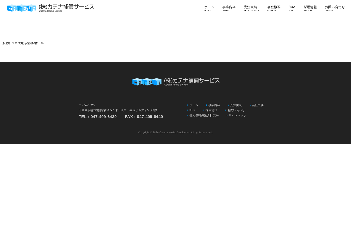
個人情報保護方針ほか (204, 115)
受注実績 (250, 7)
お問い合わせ (335, 7)
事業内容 (229, 7)
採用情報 (310, 7)
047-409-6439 (104, 116)
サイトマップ (237, 115)
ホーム (209, 7)
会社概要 (274, 7)
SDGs (292, 7)
